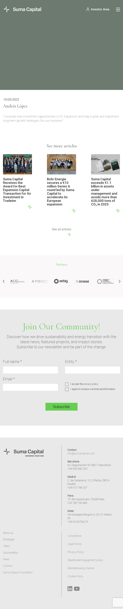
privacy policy (91, 384)
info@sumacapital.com (81, 453)
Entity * (71, 361)
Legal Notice (75, 543)
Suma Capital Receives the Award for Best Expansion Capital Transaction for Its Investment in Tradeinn (17, 190)
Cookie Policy (75, 576)
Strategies (9, 539)
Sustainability (10, 552)
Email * (9, 379)
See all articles (61, 229)
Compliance (74, 535)
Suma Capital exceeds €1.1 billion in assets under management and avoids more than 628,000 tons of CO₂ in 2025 (104, 191)
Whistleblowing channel (81, 568)
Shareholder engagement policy (85, 560)
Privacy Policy (76, 552)
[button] (119, 281)
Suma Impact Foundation (18, 572)
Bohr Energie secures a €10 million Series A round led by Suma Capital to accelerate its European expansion (60, 191)
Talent (6, 546)
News (6, 559)
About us (8, 532)
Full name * (12, 361)
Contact (8, 565)
